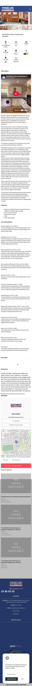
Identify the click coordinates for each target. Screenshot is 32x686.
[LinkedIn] (9, 591)
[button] (16, 441)
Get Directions (16, 460)
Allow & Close (11, 679)
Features (4, 205)
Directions (4, 369)
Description (5, 71)
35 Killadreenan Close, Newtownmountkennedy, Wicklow (16, 496)
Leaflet (14, 457)
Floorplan (4, 357)
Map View (5, 460)
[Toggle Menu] (30, 9)
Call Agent (17, 421)
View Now (16, 61)
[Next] (29, 15)
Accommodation (6, 222)
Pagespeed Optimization (12, 684)
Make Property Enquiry (17, 425)
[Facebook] (2, 591)
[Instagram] (6, 591)
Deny (22, 679)
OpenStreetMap (21, 457)
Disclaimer (16, 614)
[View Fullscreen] (3, 437)
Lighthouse (23, 684)
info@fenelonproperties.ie (17, 417)
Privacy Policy (11, 674)
